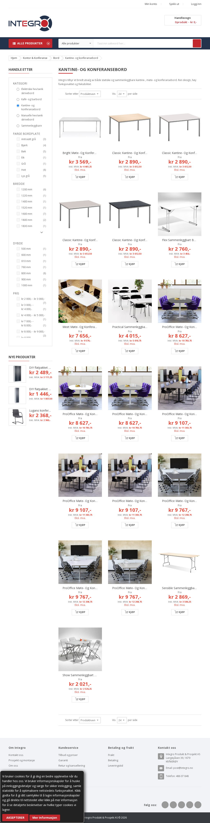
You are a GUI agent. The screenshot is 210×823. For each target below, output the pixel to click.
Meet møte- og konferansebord (84, 327)
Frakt (111, 755)
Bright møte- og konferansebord (85, 153)
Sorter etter (72, 93)
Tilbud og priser (68, 755)
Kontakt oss (16, 755)
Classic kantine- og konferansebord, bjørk (140, 153)
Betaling (113, 760)
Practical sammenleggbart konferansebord (140, 327)
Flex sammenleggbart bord (180, 240)
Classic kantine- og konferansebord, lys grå (92, 240)
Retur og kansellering (71, 765)
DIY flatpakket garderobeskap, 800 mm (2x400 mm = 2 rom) (40, 367)
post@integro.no (183, 768)
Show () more (29, 234)
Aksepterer (15, 818)
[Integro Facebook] (165, 804)
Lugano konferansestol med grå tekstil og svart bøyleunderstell (40, 410)
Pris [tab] (16, 293)
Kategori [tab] (20, 83)
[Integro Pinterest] (189, 804)
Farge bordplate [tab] (26, 133)
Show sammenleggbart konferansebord (89, 675)
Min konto (151, 4)
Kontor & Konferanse (35, 58)
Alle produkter (29, 43)
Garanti (63, 760)
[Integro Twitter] (173, 804)
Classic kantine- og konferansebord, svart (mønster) (147, 240)
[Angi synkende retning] (103, 94)
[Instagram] (197, 804)
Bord (56, 58)
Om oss (13, 765)
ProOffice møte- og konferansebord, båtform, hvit (97, 414)
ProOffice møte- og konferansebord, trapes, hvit (96, 588)
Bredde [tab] (19, 183)
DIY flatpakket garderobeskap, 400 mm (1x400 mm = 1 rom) (40, 389)
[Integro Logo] (30, 18)
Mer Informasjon (44, 818)
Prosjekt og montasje (22, 760)
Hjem (14, 58)
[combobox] (130, 43)
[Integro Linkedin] (181, 804)
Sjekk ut (174, 4)
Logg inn (196, 4)
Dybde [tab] (18, 243)
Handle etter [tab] (20, 69)
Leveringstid (115, 765)
